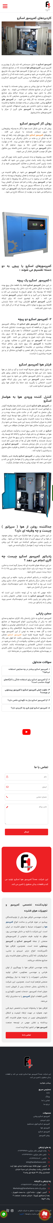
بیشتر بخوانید (45, 1083)
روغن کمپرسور (44, 1135)
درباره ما (46, 1104)
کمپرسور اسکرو (44, 1131)
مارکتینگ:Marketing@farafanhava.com (29, 1188)
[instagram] (11, 1211)
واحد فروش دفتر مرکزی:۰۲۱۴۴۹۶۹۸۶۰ (32, 1150)
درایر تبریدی (45, 1120)
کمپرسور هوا (45, 1128)
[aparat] (7, 1211)
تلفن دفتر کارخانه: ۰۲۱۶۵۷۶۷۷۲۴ (33, 1184)
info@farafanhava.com (36, 1162)
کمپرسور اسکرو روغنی (41, 1116)
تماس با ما (26, 1035)
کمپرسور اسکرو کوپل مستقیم (38, 1124)
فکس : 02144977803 (37, 1158)
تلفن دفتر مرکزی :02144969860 (34, 1154)
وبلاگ (47, 1096)
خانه (48, 1093)
